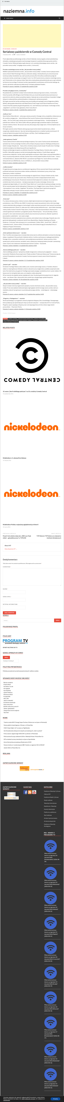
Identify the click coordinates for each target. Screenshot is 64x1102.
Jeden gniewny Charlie (25, 320)
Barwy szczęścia (8, 682)
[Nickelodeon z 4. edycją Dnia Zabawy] (32, 427)
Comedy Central (12, 318)
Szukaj (6, 657)
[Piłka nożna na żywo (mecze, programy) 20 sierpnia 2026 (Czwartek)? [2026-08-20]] (50, 953)
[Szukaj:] (32, 620)
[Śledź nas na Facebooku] (25, 792)
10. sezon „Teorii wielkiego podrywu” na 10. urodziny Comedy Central (25, 391)
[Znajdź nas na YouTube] (34, 792)
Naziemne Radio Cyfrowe (51, 797)
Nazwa (5, 589)
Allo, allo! (6, 698)
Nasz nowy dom (8, 704)
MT (14, 54)
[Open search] (59, 18)
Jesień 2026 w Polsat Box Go (12, 748)
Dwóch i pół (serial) (39, 318)
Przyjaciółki (7, 696)
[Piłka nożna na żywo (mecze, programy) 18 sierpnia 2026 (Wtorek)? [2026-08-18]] (50, 1003)
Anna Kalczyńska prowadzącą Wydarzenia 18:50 (17, 742)
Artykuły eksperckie (49, 821)
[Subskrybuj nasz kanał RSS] (30, 792)
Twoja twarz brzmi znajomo (11, 710)
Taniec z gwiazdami (9, 708)
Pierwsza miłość (8, 694)
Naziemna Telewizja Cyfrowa (52, 791)
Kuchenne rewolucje (9, 702)
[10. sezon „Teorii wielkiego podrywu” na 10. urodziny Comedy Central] (32, 360)
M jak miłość (7, 684)
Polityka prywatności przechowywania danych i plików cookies (20, 671)
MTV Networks (6, 48)
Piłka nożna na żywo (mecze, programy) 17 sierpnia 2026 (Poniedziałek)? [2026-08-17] (52, 1034)
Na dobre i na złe (8, 686)
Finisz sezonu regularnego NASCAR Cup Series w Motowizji (21, 733)
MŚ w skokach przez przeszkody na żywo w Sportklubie (19, 739)
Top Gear (6, 712)
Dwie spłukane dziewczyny (25, 318)
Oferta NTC (14, 48)
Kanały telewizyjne (49, 809)
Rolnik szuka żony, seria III (11, 706)
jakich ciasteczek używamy (28, 1099)
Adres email (7, 596)
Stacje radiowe (48, 800)
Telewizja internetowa (50, 803)
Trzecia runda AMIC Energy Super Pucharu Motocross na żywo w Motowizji (25, 722)
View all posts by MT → (11, 549)
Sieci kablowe (48, 815)
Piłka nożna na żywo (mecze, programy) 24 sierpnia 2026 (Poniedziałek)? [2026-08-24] (52, 857)
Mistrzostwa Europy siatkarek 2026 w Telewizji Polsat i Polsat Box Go (23, 736)
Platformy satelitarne (50, 812)
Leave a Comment (21, 54)
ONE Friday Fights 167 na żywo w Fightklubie (17, 728)
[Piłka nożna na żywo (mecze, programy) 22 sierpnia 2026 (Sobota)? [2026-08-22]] (50, 903)
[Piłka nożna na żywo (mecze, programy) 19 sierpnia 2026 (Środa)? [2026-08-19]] (50, 978)
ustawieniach (6, 1100)
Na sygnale (7, 688)
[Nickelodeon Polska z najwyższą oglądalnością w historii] (32, 493)
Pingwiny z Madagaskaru (40, 320)
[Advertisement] (32, 35)
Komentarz (7, 566)
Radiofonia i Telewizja (50, 806)
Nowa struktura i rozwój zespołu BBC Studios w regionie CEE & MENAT (24, 745)
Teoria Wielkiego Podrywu (10, 321)
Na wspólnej (7, 690)
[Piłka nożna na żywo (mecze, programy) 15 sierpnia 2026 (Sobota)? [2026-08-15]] (50, 1080)
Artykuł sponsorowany (50, 818)
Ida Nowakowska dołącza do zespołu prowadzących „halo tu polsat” (23, 731)
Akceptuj (55, 1099)
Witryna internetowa (10, 604)
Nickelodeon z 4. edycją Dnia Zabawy (14, 458)
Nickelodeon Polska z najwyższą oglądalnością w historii (20, 524)
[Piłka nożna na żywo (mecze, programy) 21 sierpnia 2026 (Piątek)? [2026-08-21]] (50, 928)
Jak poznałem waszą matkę (10, 320)
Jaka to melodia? (8, 700)
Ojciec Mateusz (8, 692)
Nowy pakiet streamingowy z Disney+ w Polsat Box (18, 725)
